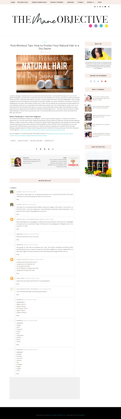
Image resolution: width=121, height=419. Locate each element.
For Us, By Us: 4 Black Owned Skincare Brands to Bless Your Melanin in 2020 (101, 98)
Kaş (17, 362)
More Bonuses (46, 196)
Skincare (70, 2)
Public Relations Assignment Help (27, 268)
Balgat (18, 366)
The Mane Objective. (58, 415)
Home (13, 2)
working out (49, 140)
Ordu (18, 327)
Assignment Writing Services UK (26, 262)
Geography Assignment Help (25, 270)
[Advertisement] (98, 209)
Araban (18, 368)
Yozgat (18, 325)
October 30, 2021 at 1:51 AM (32, 278)
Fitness (80, 2)
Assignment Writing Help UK (25, 264)
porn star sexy (33, 236)
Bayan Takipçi (20, 310)
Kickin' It (90, 2)
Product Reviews (56, 2)
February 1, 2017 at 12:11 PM (29, 204)
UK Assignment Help (23, 266)
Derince (18, 360)
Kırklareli (19, 329)
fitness (44, 42)
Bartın (18, 339)
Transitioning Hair (39, 2)
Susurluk (19, 358)
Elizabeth (19, 191)
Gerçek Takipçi (21, 306)
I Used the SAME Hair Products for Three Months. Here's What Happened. (101, 135)
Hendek (18, 354)
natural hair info (36, 140)
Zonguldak (19, 335)
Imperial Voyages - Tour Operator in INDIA (27, 219)
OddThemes (80, 415)
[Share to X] (40, 149)
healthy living (23, 140)
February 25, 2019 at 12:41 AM (31, 234)
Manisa (18, 337)
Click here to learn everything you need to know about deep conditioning (42, 130)
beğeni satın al (21, 304)
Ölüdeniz (19, 356)
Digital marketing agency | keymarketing (27, 289)
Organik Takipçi (21, 312)
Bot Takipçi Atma (21, 308)
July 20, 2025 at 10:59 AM (30, 299)
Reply (17, 199)
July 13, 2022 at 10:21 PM (45, 289)
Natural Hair (23, 2)
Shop (100, 2)
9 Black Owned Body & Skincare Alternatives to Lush (101, 116)
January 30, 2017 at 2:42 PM (29, 191)
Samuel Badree (20, 278)
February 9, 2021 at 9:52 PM (36, 259)
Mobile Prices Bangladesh (41, 281)
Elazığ (18, 331)
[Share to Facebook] (36, 149)
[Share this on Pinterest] (44, 149)
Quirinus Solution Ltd (22, 259)
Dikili (18, 370)
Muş (17, 333)
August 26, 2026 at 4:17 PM (30, 349)
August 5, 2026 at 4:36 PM (30, 320)
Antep (18, 341)
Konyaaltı (19, 364)
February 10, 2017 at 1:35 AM (46, 219)
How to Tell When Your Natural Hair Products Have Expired (101, 107)
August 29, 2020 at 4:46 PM (31, 244)
